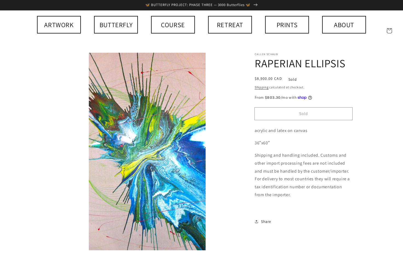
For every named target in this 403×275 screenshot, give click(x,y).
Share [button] (266, 221)
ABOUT (344, 24)
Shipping (262, 87)
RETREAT (230, 24)
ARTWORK (58, 24)
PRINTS (287, 24)
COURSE (173, 24)
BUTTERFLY (116, 24)
